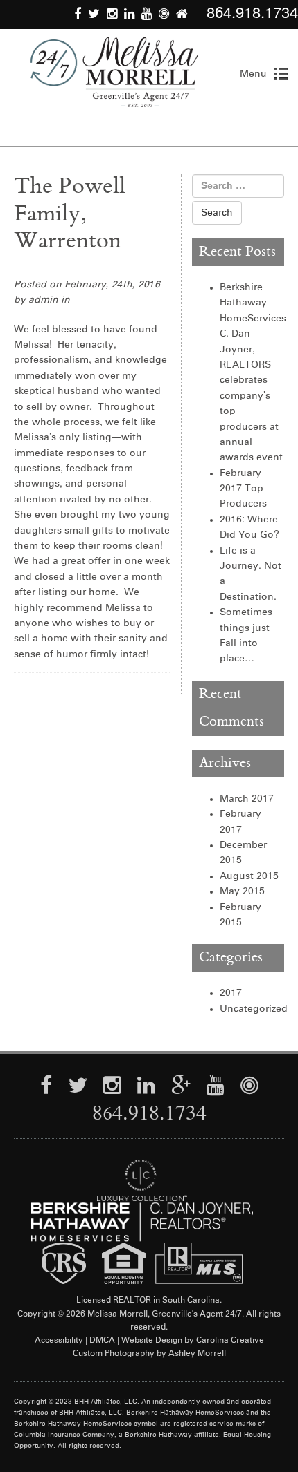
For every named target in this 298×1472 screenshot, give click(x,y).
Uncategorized (254, 1009)
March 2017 (247, 799)
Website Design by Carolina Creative (192, 1341)
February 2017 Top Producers (243, 489)
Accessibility (59, 1341)
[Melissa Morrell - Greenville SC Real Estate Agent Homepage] (114, 72)
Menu (253, 74)
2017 (231, 993)
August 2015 (249, 876)
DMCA (102, 1341)
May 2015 (242, 891)
